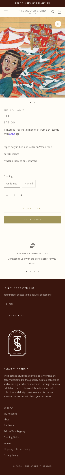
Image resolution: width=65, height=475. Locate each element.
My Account (10, 413)
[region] (32, 254)
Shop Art (8, 407)
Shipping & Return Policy (17, 449)
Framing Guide (11, 437)
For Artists (9, 425)
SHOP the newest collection (32, 3)
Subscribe (16, 315)
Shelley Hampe (14, 110)
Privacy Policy (11, 455)
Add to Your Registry (14, 431)
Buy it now (32, 219)
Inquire (7, 443)
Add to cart (32, 208)
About (7, 419)
